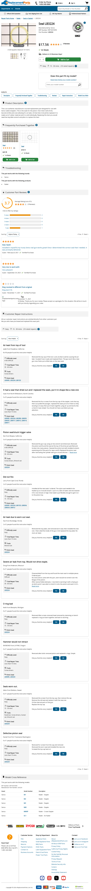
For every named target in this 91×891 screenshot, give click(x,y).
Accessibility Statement (59, 872)
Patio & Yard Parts (42, 852)
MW (25, 807)
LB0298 (18, 418)
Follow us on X (79, 844)
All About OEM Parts (58, 844)
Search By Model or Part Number (69, 9)
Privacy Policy (55, 846)
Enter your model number (55, 85)
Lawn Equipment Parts (43, 850)
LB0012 (12, 508)
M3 (25, 803)
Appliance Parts (41, 839)
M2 (25, 799)
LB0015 (18, 421)
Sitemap (54, 870)
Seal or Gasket (28, 18)
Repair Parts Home (7, 18)
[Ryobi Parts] (30, 826)
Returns (23, 844)
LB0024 (6, 508)
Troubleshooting (42, 96)
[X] (56, 878)
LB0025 (6, 421)
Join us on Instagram (81, 842)
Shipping (24, 842)
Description (7, 96)
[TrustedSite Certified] (79, 887)
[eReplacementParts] (15, 2)
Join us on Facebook (81, 839)
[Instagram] (49, 878)
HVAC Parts (39, 847)
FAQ (22, 839)
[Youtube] (63, 878)
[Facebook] (42, 878)
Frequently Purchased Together (23, 96)
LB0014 (24, 421)
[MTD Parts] (40, 826)
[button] (86, 3)
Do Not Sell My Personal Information (59, 855)
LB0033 (24, 418)
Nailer (19, 18)
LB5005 (6, 380)
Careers (54, 867)
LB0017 (12, 421)
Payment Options (26, 847)
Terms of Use (56, 862)
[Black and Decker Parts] (9, 826)
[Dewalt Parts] (20, 826)
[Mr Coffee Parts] (60, 826)
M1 (25, 795)
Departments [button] (5, 9)
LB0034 (24, 505)
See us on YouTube (80, 847)
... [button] (73, 452)
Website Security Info (58, 864)
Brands (17, 9)
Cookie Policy (55, 852)
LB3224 (12, 380)
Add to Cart (65, 59)
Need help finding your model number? (63, 80)
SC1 (25, 816)
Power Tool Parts (41, 855)
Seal (4, 145)
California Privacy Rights (59, 849)
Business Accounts (27, 852)
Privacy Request (56, 859)
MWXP (26, 811)
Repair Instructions (67, 96)
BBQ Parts (39, 844)
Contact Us (24, 850)
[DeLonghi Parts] (50, 826)
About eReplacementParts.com (59, 840)
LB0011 (6, 423)
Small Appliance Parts (43, 842)
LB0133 (18, 380)
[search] (86, 8)
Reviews (54, 96)
